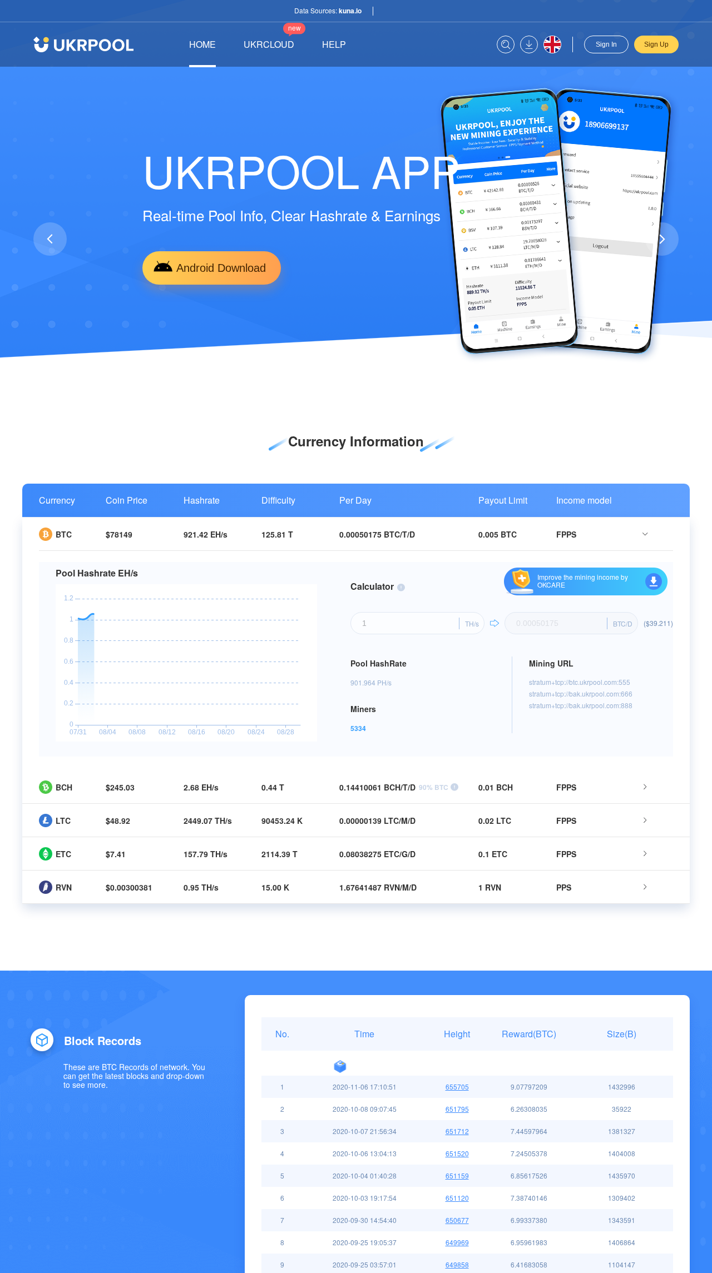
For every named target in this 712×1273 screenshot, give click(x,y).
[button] (348, 358)
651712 (457, 1131)
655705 (457, 1086)
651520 (457, 1153)
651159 (457, 1175)
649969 (457, 1242)
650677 (457, 1220)
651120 (457, 1197)
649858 (457, 1264)
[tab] (356, 534)
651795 (457, 1108)
